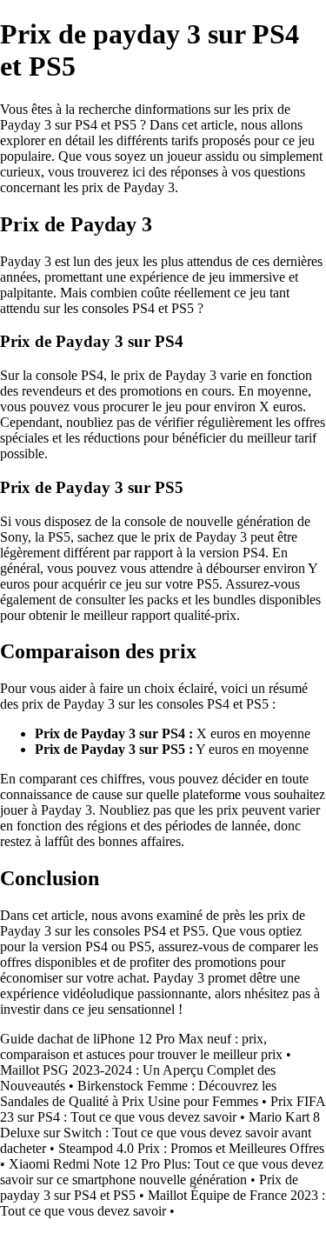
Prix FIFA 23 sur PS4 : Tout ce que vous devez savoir (162, 1109)
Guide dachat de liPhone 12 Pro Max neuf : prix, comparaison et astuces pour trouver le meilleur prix (141, 1046)
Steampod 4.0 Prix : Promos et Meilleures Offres (191, 1148)
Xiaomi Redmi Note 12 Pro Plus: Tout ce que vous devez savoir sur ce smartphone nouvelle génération (161, 1171)
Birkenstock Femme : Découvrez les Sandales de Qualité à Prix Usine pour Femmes (138, 1093)
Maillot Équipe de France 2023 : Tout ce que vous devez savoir (162, 1203)
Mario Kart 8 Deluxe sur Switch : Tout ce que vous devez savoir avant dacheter (160, 1133)
